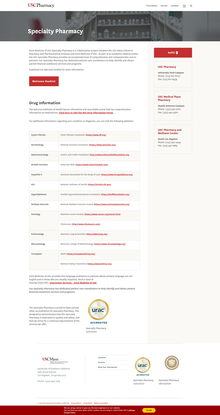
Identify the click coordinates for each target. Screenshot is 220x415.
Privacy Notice (76, 403)
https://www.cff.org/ (96, 135)
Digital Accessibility (101, 403)
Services (164, 6)
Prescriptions (151, 6)
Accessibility (87, 403)
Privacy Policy (69, 412)
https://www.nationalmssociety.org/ (112, 204)
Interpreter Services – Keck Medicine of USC (73, 282)
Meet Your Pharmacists (107, 367)
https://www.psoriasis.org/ (102, 145)
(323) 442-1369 (52, 381)
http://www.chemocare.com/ (86, 224)
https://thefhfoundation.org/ (115, 194)
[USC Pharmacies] (41, 5)
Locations (175, 6)
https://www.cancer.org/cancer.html (102, 214)
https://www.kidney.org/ (99, 263)
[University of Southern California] (73, 5)
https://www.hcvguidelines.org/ (117, 174)
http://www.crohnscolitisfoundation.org (109, 154)
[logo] (142, 375)
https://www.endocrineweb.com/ (92, 164)
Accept (149, 410)
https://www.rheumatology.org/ (110, 244)
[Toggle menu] (184, 6)
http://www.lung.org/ (97, 234)
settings (131, 410)
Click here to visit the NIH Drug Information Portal (86, 112)
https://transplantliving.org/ (81, 254)
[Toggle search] (191, 6)
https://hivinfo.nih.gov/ (99, 184)
